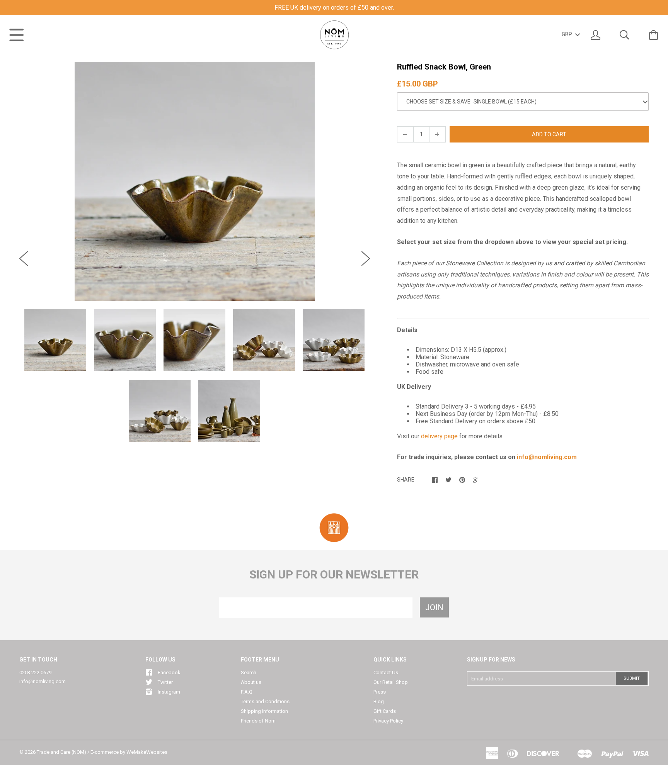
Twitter (165, 682)
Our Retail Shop (390, 682)
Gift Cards (384, 711)
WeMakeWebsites (146, 752)
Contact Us (385, 672)
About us (251, 682)
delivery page (439, 436)
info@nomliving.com (42, 681)
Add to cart (549, 134)
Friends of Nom (258, 721)
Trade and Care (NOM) (61, 752)
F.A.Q (246, 692)
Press (379, 692)
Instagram (169, 692)
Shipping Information (264, 711)
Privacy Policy (388, 721)
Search (248, 672)
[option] (194, 181)
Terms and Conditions (265, 701)
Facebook (169, 672)
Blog (378, 701)
